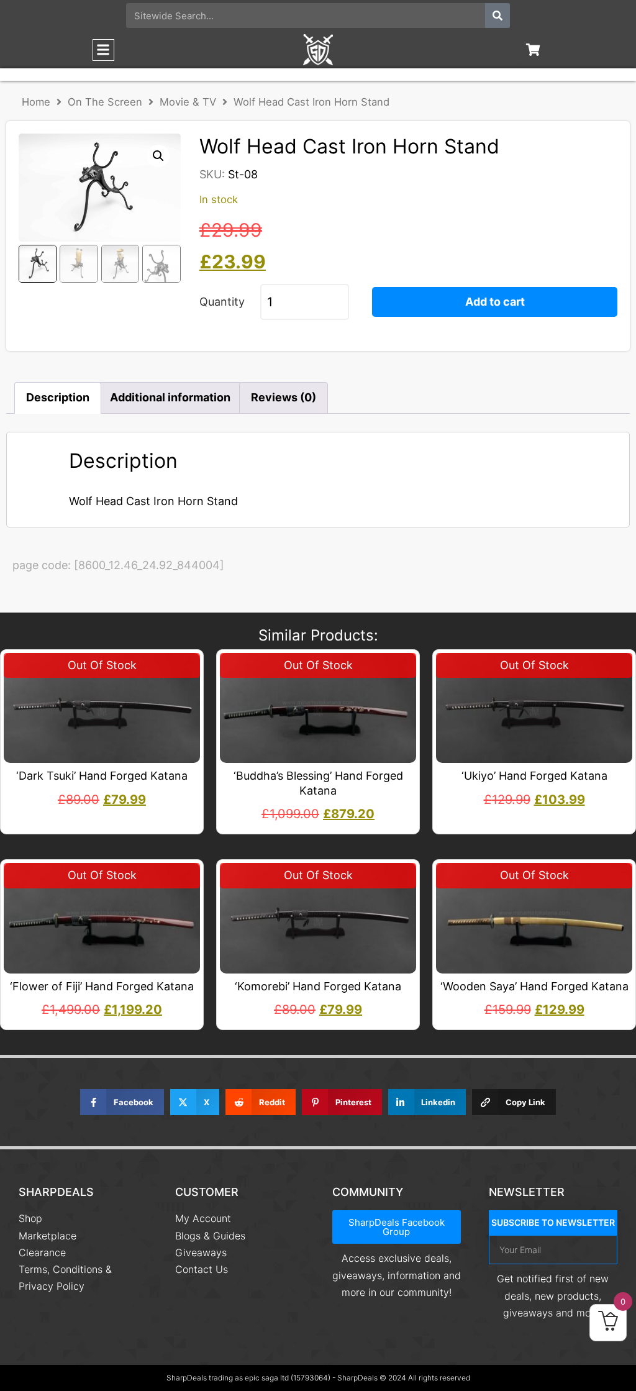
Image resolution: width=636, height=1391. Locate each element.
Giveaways (201, 1252)
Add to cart (495, 301)
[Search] (497, 15)
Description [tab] (57, 397)
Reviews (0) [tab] (283, 397)
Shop (30, 1218)
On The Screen (105, 102)
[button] (103, 50)
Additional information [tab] (170, 397)
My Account (203, 1218)
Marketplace (47, 1235)
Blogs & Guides (210, 1235)
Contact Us (201, 1269)
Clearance (42, 1252)
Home (36, 102)
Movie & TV (188, 102)
